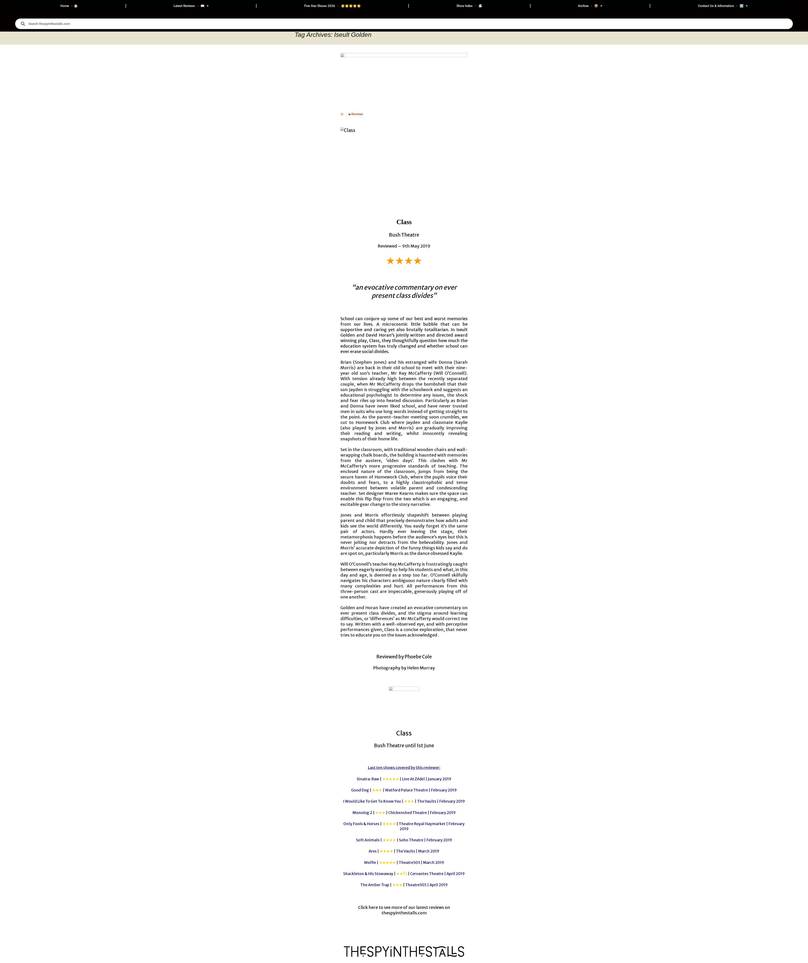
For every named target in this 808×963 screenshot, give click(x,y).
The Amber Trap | (404, 884)
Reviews (357, 114)
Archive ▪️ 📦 (588, 6)
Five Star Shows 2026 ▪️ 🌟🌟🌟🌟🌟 (332, 6)
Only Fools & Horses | (404, 826)
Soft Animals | (404, 840)
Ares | (404, 851)
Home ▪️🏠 (69, 6)
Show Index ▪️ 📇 (469, 6)
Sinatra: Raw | (404, 779)
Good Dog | (404, 790)
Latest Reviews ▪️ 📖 (189, 6)
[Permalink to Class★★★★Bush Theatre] (342, 114)
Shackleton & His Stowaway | (404, 873)
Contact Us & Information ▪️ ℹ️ (721, 6)
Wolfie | (404, 862)
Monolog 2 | (404, 812)
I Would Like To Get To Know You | (404, 801)
